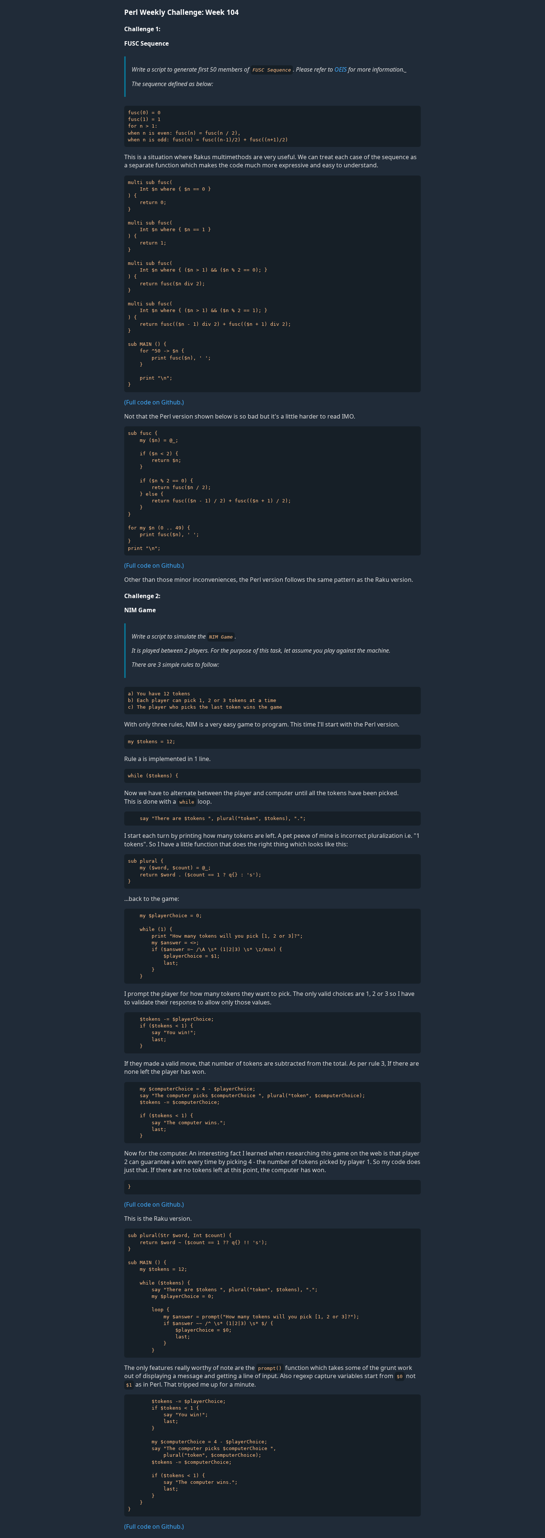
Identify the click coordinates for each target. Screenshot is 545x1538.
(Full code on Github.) (154, 402)
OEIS (340, 69)
